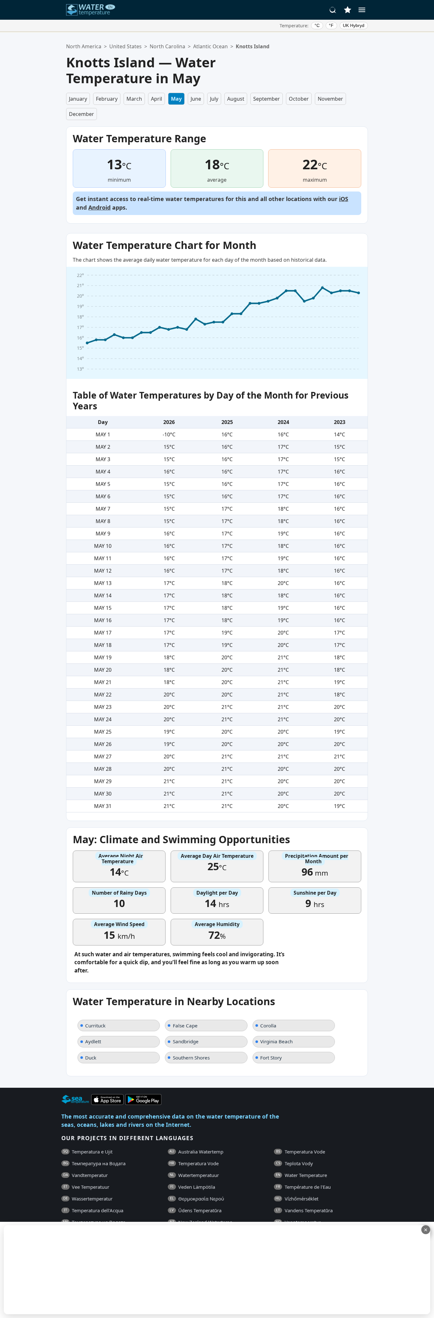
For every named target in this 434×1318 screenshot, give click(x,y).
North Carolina (167, 46)
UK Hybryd (353, 25)
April (156, 98)
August (235, 98)
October (299, 98)
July (214, 98)
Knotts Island (252, 46)
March (134, 98)
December (81, 114)
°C (317, 25)
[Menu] (362, 10)
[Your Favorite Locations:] (348, 10)
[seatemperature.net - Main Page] (91, 10)
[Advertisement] (155, 1269)
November (330, 98)
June (196, 98)
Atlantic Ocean (210, 46)
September (266, 98)
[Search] (333, 10)
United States (125, 46)
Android (99, 207)
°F (331, 25)
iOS (343, 199)
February (107, 98)
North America (83, 46)
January (78, 98)
